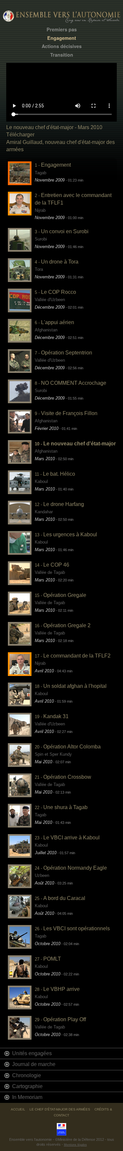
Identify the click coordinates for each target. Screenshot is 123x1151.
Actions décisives (62, 46)
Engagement (61, 38)
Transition (61, 55)
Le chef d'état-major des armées (60, 1109)
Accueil (18, 1109)
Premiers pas (62, 29)
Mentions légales (75, 1144)
